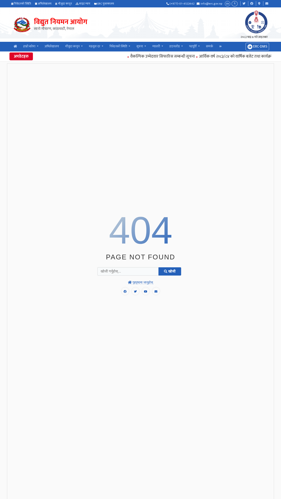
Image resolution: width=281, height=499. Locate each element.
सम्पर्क (209, 46)
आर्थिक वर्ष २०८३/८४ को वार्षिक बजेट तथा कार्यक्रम (231, 56)
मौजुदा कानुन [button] (72, 46)
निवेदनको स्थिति (22, 3)
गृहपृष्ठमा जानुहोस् (142, 282)
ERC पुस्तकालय (105, 3)
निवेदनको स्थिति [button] (118, 46)
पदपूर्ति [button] (193, 46)
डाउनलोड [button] (174, 46)
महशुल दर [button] (95, 46)
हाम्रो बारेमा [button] (29, 46)
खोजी (171, 271)
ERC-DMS (259, 46)
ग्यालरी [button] (156, 46)
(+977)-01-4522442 (182, 3)
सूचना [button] (140, 46)
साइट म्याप (84, 3)
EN (227, 4)
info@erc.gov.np (211, 3)
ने (234, 4)
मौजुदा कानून (65, 3)
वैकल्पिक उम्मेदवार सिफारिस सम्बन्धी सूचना (157, 56)
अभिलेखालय (44, 3)
